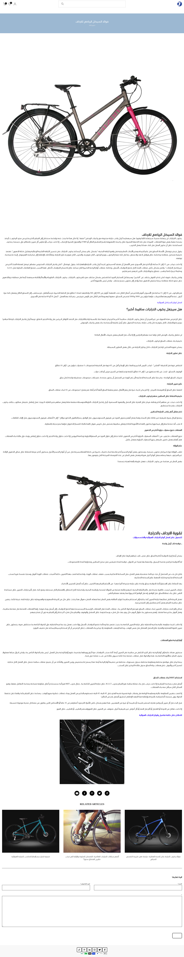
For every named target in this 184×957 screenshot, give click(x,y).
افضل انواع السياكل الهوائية (169, 302)
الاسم (180, 884)
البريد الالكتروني (85, 884)
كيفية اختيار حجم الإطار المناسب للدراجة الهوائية (30, 856)
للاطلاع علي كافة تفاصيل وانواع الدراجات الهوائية (160, 715)
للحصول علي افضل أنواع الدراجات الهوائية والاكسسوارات (157, 537)
